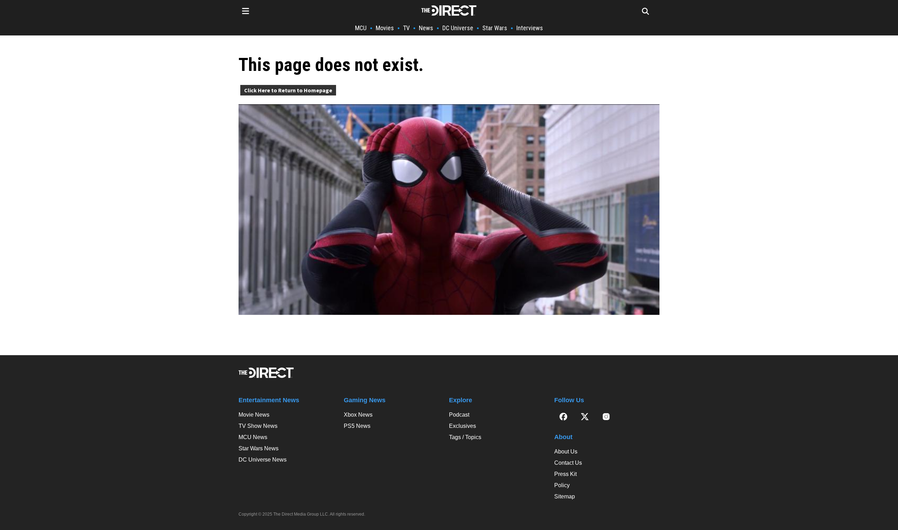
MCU (361, 28)
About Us (565, 452)
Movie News (254, 415)
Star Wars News (259, 448)
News (426, 28)
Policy (562, 485)
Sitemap (564, 496)
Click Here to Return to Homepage (288, 90)
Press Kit (565, 474)
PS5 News (357, 426)
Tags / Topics (465, 437)
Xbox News (358, 415)
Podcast (459, 415)
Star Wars (494, 28)
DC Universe (457, 28)
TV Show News (258, 426)
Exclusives (462, 426)
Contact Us (568, 463)
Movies (385, 28)
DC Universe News (263, 460)
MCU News (253, 437)
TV (406, 28)
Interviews (529, 28)
